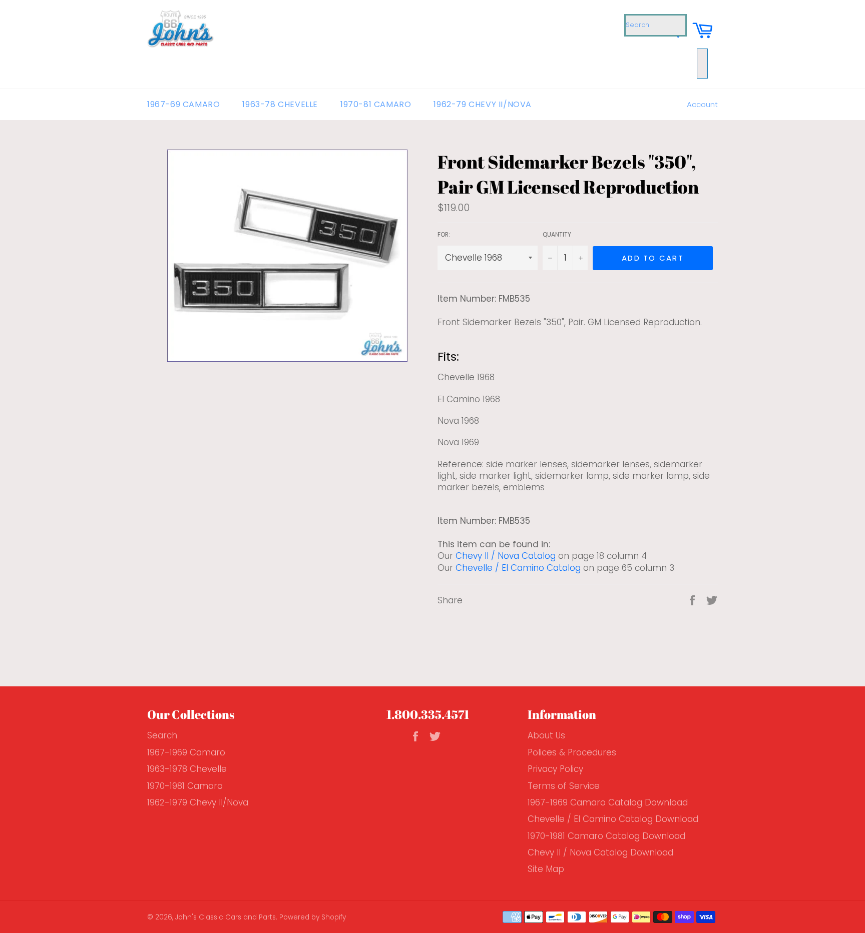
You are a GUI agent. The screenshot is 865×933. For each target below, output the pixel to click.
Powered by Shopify (312, 917)
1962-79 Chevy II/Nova (483, 104)
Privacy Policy (555, 769)
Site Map (546, 869)
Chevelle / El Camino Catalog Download (613, 819)
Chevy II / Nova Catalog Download (600, 852)
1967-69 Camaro (183, 104)
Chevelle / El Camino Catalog (518, 568)
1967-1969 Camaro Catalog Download (608, 802)
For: (444, 235)
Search (162, 735)
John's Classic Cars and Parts (225, 917)
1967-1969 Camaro (186, 752)
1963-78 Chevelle (280, 104)
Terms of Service (564, 786)
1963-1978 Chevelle (187, 769)
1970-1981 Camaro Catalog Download (606, 836)
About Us (546, 735)
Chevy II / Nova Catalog (506, 556)
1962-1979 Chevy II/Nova (197, 802)
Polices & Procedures (572, 752)
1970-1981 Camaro (185, 786)
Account (702, 104)
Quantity (557, 235)
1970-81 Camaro (375, 104)
